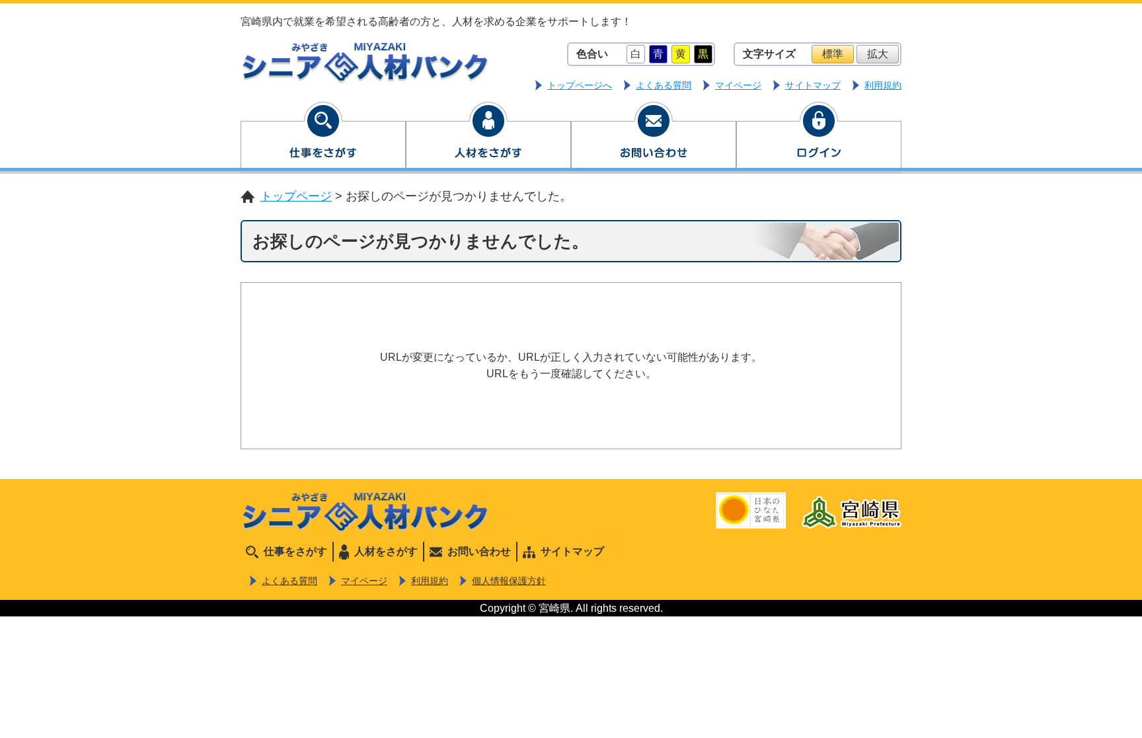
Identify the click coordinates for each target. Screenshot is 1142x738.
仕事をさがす (323, 138)
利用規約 (882, 85)
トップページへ (579, 85)
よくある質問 (663, 85)
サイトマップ (813, 85)
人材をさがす (488, 138)
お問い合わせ (653, 138)
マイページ (738, 85)
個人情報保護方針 (509, 580)
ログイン (818, 138)
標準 (832, 53)
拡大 (877, 53)
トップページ (296, 196)
